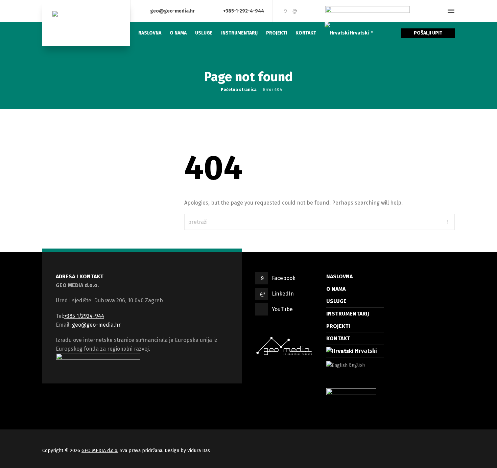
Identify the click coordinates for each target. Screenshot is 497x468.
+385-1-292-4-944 (243, 11)
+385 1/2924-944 (84, 316)
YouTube (282, 309)
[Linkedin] (294, 11)
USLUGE (336, 301)
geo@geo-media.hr (172, 11)
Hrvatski (365, 351)
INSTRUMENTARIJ (347, 313)
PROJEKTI (338, 326)
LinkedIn (283, 293)
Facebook (283, 278)
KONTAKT (338, 338)
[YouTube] (304, 11)
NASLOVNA (339, 276)
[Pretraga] (439, 11)
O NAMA (336, 289)
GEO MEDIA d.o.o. (99, 450)
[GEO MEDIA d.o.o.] (86, 23)
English (356, 365)
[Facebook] (285, 11)
